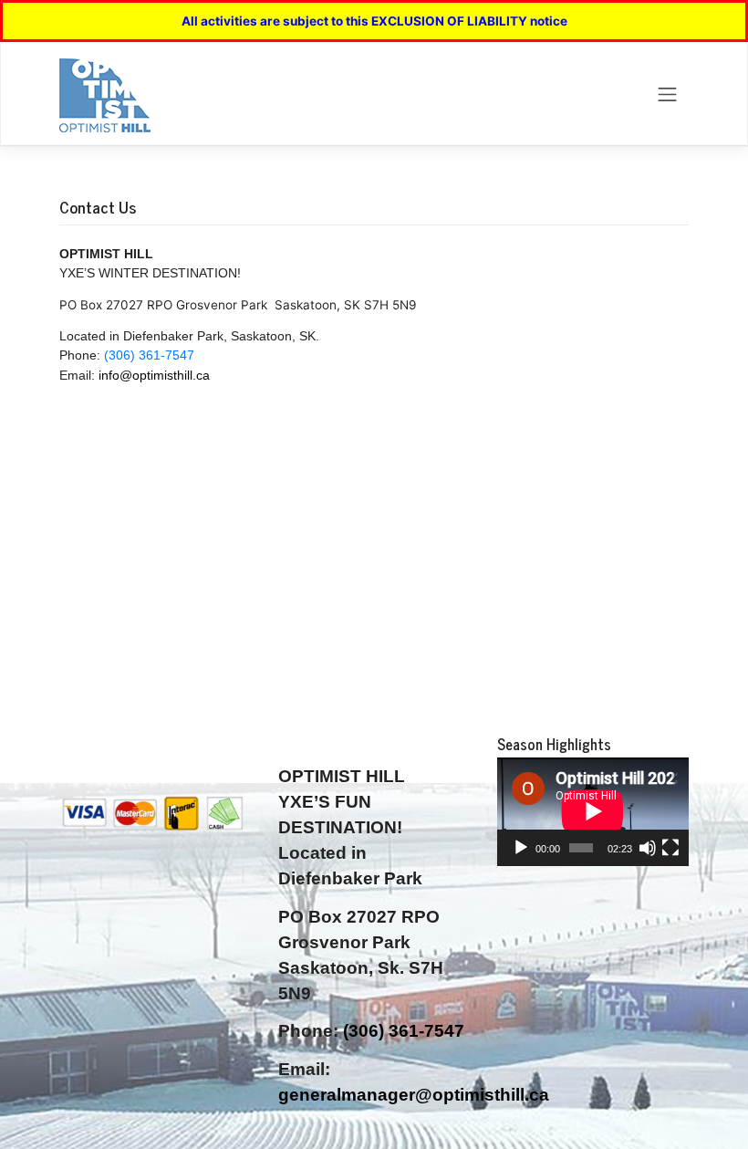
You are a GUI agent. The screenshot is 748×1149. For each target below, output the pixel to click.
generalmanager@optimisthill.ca (413, 1094)
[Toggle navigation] (668, 94)
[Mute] (648, 848)
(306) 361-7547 (149, 355)
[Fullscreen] (670, 848)
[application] (593, 811)
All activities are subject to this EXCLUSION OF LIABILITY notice (374, 21)
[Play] (521, 848)
